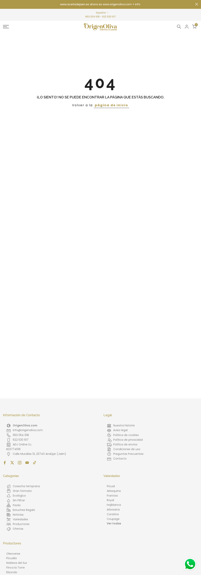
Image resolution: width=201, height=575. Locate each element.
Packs (17, 505)
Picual (111, 486)
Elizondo (11, 572)
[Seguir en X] (12, 462)
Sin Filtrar (19, 500)
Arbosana (113, 509)
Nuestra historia (124, 425)
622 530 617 (109, 16)
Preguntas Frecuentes (128, 454)
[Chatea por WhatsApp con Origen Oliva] (190, 564)
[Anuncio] (100, 4)
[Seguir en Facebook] (4, 462)
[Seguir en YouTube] (27, 462)
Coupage (113, 519)
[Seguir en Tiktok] (34, 462)
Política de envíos (125, 444)
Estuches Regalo (24, 510)
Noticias (18, 515)
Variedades (20, 519)
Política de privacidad (128, 440)
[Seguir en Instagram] (19, 462)
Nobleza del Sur (16, 563)
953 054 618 (92, 16)
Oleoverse (13, 554)
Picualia (11, 558)
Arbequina (114, 491)
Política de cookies (126, 435)
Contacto (120, 459)
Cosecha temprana (26, 486)
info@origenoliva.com (28, 430)
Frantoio (112, 496)
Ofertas (18, 529)
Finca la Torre (15, 568)
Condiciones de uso (126, 449)
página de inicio (111, 105)
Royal (110, 500)
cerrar (4, 4)
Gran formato (22, 491)
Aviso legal (120, 430)
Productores (21, 524)
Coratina (113, 514)
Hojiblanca (114, 505)
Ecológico (19, 496)
